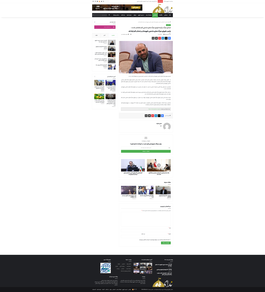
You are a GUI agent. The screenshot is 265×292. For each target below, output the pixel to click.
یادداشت (122, 15)
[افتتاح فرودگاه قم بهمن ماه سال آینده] (145, 190)
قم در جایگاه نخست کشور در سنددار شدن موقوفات (129, 196)
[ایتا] (99, 1)
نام (170, 228)
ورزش (135, 15)
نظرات (96, 35)
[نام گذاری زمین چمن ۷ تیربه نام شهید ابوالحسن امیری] (112, 60)
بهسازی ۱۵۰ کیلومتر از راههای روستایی (165, 196)
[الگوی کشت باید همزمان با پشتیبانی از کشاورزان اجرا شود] (99, 83)
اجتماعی (155, 15)
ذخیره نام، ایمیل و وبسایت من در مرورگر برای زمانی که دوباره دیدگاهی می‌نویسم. (154, 239)
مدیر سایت (166, 34)
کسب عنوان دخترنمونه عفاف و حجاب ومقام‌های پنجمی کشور (101, 53)
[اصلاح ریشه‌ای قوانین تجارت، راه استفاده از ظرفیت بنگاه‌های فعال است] (111, 96)
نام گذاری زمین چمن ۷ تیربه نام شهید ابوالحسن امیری (101, 59)
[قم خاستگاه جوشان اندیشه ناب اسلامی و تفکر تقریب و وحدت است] (136, 272)
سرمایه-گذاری (122, 266)
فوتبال (116, 266)
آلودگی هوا (129, 264)
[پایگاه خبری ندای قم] (162, 8)
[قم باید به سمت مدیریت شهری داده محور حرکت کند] (112, 42)
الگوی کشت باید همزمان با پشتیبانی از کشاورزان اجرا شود (99, 88)
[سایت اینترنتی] (161, 126)
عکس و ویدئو (116, 15)
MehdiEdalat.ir (145, 289)
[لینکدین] (162, 38)
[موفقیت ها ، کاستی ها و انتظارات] (136, 268)
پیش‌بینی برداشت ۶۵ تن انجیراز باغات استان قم (99, 101)
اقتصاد (160, 15)
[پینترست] (159, 38)
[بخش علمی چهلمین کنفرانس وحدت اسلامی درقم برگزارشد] (143, 272)
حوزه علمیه (129, 15)
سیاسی (165, 15)
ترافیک (119, 264)
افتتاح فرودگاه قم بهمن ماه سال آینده (149, 1)
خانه (170, 15)
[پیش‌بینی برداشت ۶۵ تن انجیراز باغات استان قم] (99, 96)
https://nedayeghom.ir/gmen (155, 109)
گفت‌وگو (94, 289)
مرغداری (122, 268)
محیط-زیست (128, 268)
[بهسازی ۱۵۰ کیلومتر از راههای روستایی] (163, 190)
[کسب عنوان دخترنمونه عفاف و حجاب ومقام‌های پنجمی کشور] (112, 54)
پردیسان (118, 268)
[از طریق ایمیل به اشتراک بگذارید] (156, 38)
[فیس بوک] (169, 38)
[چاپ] (153, 38)
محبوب (113, 35)
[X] (166, 38)
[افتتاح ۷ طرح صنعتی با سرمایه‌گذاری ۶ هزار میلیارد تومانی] (111, 83)
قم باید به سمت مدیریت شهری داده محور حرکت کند (101, 41)
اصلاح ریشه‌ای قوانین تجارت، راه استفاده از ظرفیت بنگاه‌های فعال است (111, 103)
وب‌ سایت (143, 234)
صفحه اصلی (167, 22)
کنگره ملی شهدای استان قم (126, 271)
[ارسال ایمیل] (163, 34)
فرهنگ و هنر (148, 15)
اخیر (104, 35)
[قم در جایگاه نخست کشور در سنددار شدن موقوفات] (128, 190)
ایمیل (169, 234)
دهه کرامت (129, 266)
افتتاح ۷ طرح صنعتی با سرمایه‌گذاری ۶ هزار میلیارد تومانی (111, 88)
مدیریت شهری (141, 15)
